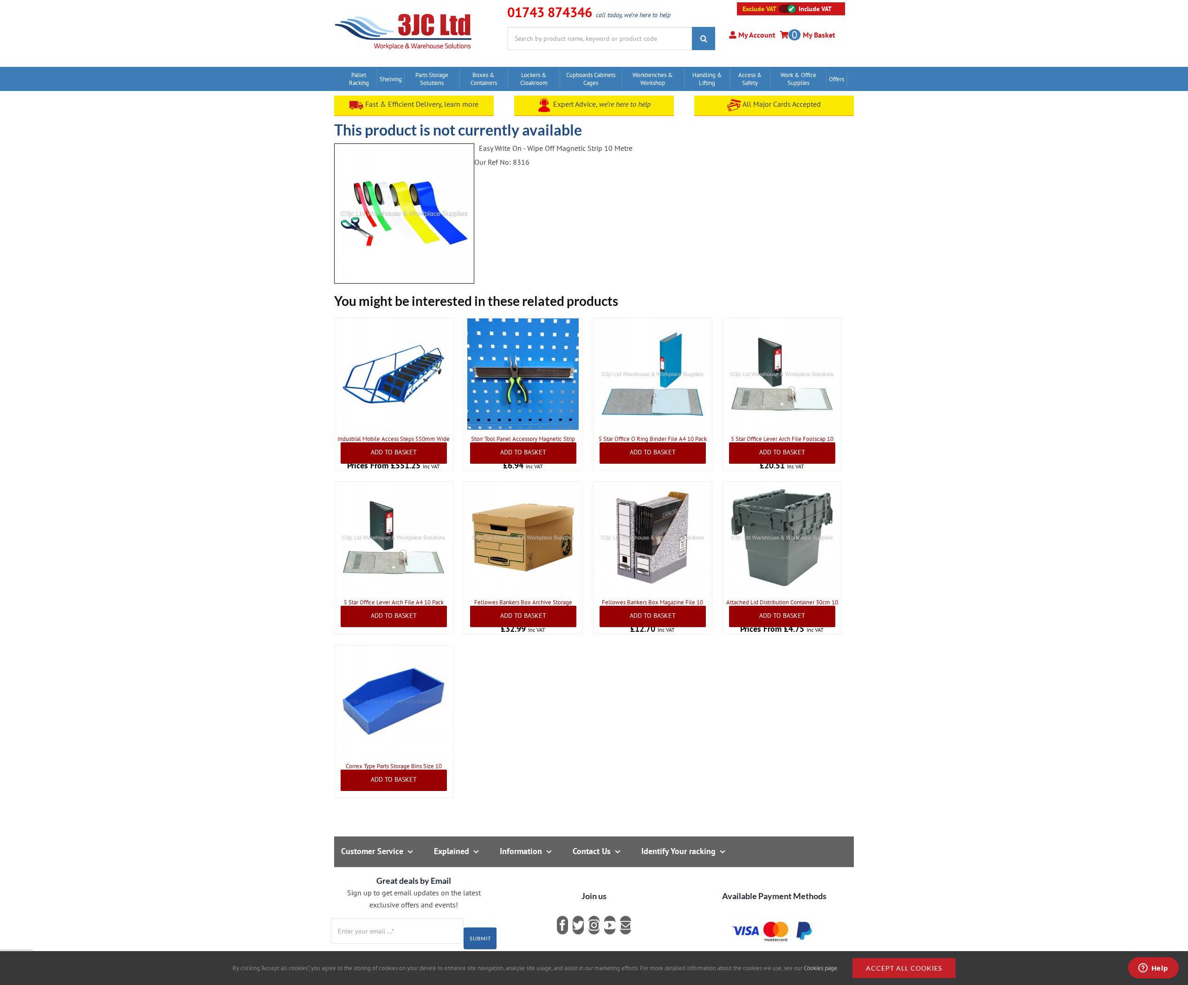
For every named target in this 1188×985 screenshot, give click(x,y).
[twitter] (578, 925)
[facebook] (562, 925)
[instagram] (594, 925)
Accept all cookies (904, 968)
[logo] (403, 11)
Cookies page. (821, 968)
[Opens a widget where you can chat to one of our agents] (1153, 968)
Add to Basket (394, 452)
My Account (755, 34)
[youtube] (609, 925)
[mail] (625, 925)
